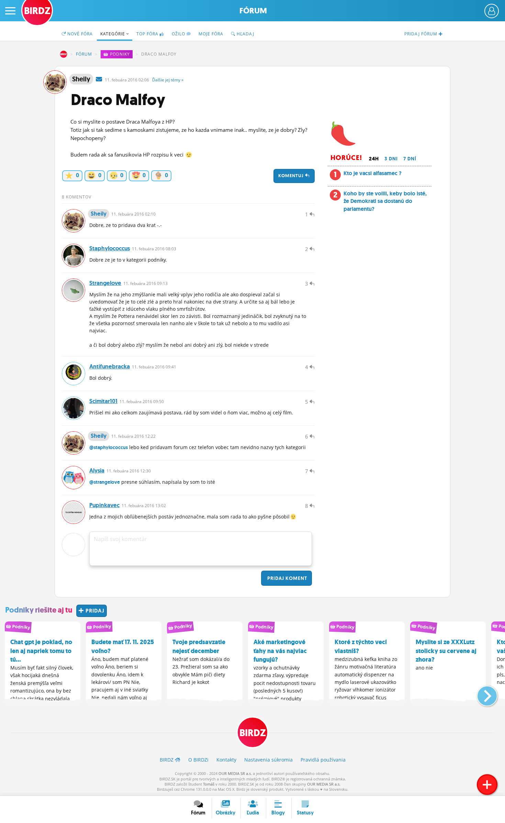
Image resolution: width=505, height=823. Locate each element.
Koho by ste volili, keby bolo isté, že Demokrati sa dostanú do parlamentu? (385, 201)
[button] (481, 693)
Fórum (253, 10)
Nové (79, 34)
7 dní (409, 159)
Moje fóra (211, 34)
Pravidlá (323, 759)
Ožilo (179, 34)
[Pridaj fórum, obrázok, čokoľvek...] (487, 784)
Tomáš (208, 784)
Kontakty (226, 759)
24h (374, 159)
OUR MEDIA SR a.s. (235, 773)
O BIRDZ (198, 759)
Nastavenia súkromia (268, 759)
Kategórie (113, 34)
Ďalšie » (167, 80)
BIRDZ (63, 54)
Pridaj (286, 578)
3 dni (391, 159)
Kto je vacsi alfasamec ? (373, 173)
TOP (147, 34)
